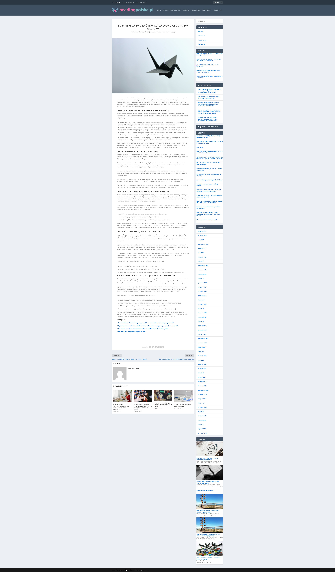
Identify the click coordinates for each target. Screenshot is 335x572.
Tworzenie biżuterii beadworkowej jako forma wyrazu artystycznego (208, 535)
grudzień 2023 (202, 283)
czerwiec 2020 (202, 407)
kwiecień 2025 (202, 257)
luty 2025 (201, 261)
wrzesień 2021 (202, 343)
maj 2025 (201, 253)
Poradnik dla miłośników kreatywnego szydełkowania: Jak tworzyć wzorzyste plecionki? (146, 323)
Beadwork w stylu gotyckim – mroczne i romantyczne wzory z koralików (208, 190)
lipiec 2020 (201, 403)
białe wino (199, 147)
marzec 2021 (202, 368)
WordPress (145, 570)
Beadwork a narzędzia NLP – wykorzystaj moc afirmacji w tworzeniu (209, 59)
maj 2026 (201, 240)
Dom (159, 10)
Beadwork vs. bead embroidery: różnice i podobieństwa (208, 207)
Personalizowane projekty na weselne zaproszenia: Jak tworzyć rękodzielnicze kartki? (143, 407)
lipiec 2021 (201, 351)
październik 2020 (203, 390)
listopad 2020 (202, 386)
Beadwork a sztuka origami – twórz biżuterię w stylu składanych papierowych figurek (209, 214)
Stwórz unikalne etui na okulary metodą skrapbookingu (208, 163)
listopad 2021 (202, 334)
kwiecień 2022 (202, 313)
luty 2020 (201, 424)
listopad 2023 (202, 287)
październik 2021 (203, 338)
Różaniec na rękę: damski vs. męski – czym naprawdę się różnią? (209, 97)
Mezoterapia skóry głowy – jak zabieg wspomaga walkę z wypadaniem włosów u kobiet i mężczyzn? (209, 90)
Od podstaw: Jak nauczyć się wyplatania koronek (208, 175)
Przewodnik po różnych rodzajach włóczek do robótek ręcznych (209, 196)
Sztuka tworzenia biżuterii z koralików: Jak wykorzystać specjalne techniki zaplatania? (209, 157)
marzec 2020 (202, 420)
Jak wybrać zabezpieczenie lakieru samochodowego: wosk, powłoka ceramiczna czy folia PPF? (208, 104)
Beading (186, 10)
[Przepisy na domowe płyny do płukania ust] (183, 396)
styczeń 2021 (202, 377)
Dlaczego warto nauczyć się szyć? (206, 220)
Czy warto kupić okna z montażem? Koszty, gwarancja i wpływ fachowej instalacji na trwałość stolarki (209, 111)
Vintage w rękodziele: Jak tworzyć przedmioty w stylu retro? (163, 404)
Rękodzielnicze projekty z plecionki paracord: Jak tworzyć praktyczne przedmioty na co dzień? (148, 326)
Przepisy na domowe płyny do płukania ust (182, 405)
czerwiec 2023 (202, 291)
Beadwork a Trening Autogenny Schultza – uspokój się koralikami (209, 152)
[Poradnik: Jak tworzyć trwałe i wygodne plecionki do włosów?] (153, 65)
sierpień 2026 (202, 231)
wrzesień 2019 (202, 433)
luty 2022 (201, 321)
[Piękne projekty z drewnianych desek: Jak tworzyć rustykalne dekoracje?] (122, 396)
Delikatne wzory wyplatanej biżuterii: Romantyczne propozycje (207, 458)
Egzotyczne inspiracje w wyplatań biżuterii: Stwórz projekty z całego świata (209, 201)
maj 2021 (201, 360)
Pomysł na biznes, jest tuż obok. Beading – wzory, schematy (209, 558)
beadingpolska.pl (144, 32)
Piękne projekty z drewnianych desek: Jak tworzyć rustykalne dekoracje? (121, 407)
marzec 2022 (202, 317)
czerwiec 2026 (202, 235)
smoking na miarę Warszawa (205, 490)
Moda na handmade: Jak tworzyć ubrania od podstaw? (209, 169)
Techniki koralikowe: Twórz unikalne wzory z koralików (209, 77)
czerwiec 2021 (202, 356)
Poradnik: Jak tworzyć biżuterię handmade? (131, 331)
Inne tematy (206, 10)
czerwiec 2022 (202, 304)
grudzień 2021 (202, 330)
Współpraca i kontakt (172, 10)
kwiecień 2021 (202, 364)
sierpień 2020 (202, 399)
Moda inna (218, 10)
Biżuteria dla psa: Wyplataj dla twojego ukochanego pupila (208, 136)
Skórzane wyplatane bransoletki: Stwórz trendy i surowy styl (208, 71)
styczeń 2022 (202, 326)
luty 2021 (201, 373)
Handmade (196, 10)
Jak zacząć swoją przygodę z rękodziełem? (209, 180)
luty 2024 (201, 278)
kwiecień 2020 (202, 416)
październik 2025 (203, 244)
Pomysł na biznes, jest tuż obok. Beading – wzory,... (135, 2)
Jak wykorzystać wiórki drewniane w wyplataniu (207, 65)
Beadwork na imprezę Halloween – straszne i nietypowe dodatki (209, 142)
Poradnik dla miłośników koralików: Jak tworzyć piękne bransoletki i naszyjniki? (143, 329)
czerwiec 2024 (202, 270)
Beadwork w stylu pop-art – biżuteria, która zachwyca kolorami (209, 54)
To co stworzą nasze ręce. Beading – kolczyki (207, 184)
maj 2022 (201, 308)
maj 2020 (201, 411)
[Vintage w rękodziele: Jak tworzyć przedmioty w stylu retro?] (163, 395)
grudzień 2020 (202, 381)
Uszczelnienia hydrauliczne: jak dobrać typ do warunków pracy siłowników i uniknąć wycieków (207, 119)
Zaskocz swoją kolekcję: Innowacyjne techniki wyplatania (207, 482)
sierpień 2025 (202, 248)
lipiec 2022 (201, 300)
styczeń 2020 (202, 429)
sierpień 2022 (202, 296)
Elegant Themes (129, 570)
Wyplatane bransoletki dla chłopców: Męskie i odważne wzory (207, 511)
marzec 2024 (202, 274)
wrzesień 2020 (202, 394)
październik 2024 (203, 265)
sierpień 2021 (202, 347)
